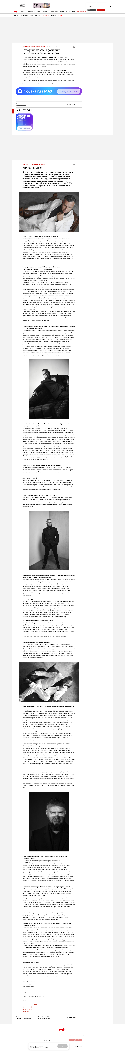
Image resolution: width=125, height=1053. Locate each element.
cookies (46, 1047)
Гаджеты (37, 15)
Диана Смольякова (21, 105)
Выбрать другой (91, 9)
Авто (31, 15)
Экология (63, 12)
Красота (45, 12)
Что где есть (54, 12)
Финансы (53, 15)
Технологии (45, 15)
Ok (62, 1046)
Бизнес (60, 15)
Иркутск (96, 1)
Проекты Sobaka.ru (105, 1)
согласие (41, 1046)
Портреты (25, 164)
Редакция (61, 1035)
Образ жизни (81, 12)
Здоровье (72, 12)
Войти (15, 1)
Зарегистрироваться (23, 1)
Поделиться (44, 46)
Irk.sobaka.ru (19, 1018)
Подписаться (35, 46)
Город (23, 12)
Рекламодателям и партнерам (48, 1035)
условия (32, 1046)
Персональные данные (81, 1035)
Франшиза (70, 1035)
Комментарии (71, 104)
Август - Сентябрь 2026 (44, 1018)
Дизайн (16, 15)
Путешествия (24, 15)
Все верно (101, 9)
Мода (39, 12)
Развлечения (31, 12)
